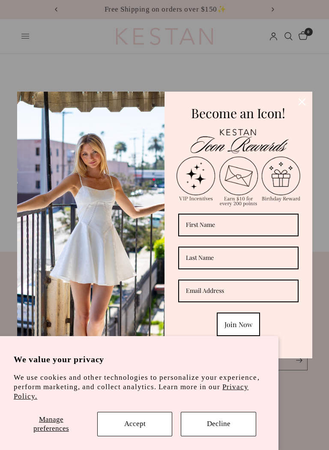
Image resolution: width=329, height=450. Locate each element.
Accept (135, 424)
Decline (218, 424)
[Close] (302, 102)
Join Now (238, 324)
